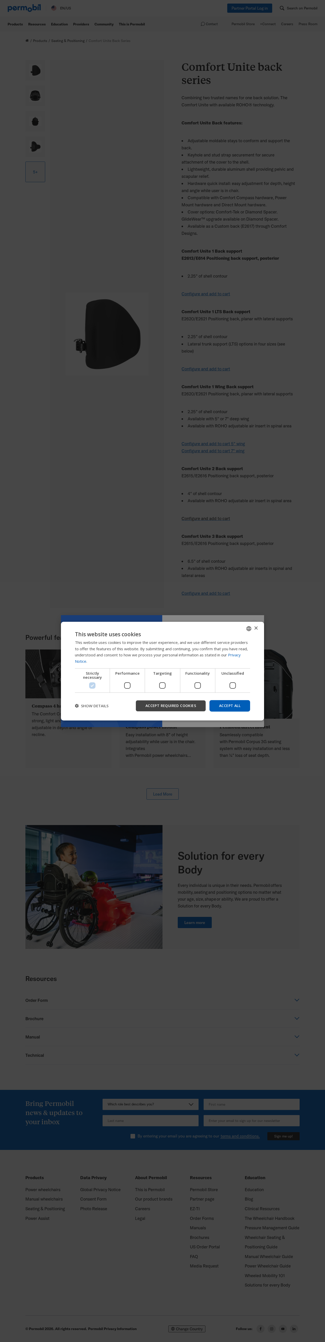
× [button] (256, 628)
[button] (91, 706)
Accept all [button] (229, 705)
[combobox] (248, 628)
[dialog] (162, 671)
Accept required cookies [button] (170, 705)
